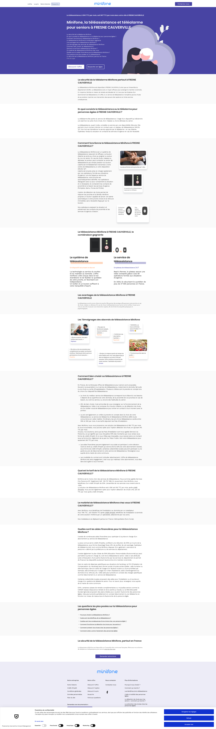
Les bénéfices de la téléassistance (136, 691)
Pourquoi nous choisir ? (132, 685)
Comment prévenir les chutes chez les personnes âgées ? (99, 627)
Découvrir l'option (93, 688)
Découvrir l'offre (93, 685)
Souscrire (91, 694)
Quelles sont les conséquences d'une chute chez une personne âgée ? (103, 621)
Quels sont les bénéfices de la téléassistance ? (95, 618)
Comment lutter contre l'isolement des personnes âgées (98, 631)
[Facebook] (107, 692)
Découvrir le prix (93, 691)
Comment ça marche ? (132, 688)
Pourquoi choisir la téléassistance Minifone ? (95, 615)
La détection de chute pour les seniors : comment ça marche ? (135, 700)
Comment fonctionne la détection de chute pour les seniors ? (100, 624)
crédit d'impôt (110, 512)
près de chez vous (109, 649)
